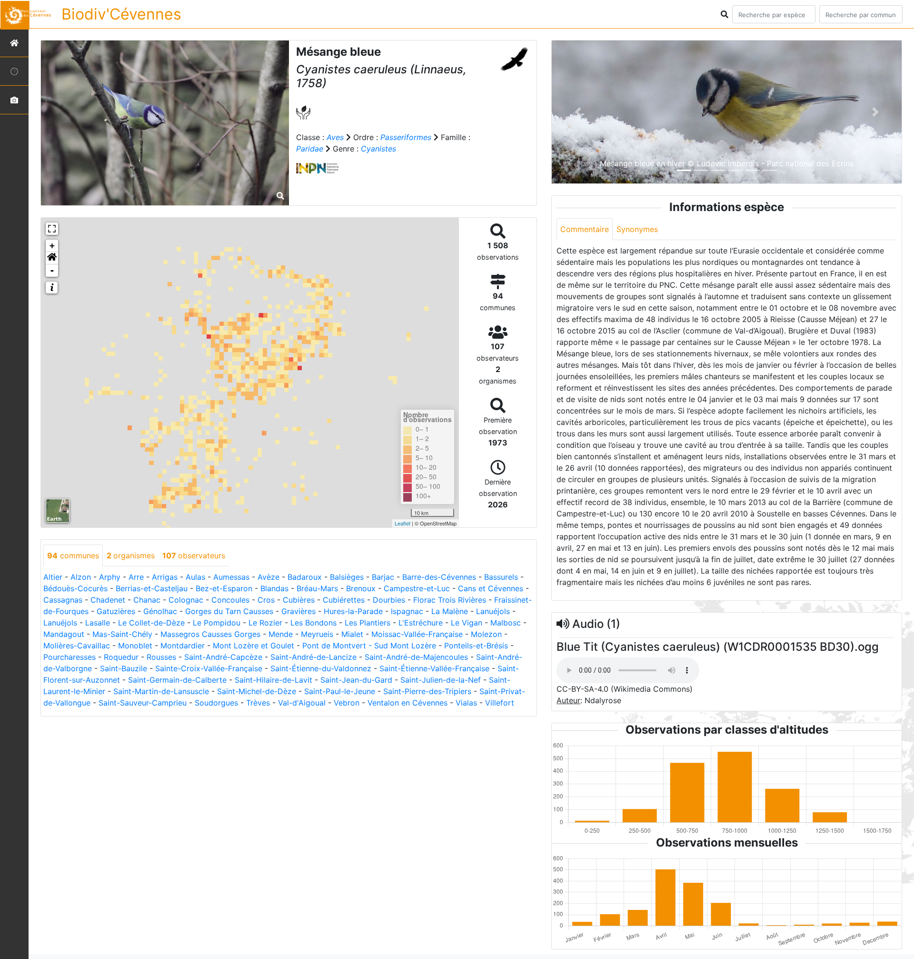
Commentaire (584, 229)
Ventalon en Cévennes (407, 702)
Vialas (466, 702)
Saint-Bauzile (123, 668)
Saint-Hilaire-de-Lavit (273, 680)
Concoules (230, 600)
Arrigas (165, 577)
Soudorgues (216, 702)
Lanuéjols (493, 611)
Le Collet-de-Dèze (151, 622)
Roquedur (121, 657)
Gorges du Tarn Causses (229, 611)
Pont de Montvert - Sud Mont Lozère (369, 645)
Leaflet (402, 523)
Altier (52, 577)
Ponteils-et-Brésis (476, 645)
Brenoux (361, 588)
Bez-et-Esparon (224, 588)
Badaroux (305, 577)
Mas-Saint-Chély (122, 634)
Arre (136, 577)
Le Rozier (265, 622)
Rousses (161, 657)
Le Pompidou (216, 622)
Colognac (186, 600)
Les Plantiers (367, 622)
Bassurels (501, 577)
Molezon (486, 634)
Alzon (80, 577)
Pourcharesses (69, 657)
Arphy (109, 577)
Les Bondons (313, 622)
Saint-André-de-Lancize (313, 657)
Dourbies (389, 600)
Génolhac (160, 611)
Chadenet (107, 600)
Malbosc (505, 622)
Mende (280, 634)
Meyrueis (317, 634)
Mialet (352, 634)
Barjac (383, 577)
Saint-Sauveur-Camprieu (143, 702)
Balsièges (347, 577)
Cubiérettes (344, 600)
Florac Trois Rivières (449, 600)
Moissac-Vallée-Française (417, 634)
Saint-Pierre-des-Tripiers (427, 691)
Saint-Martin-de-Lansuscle (161, 691)
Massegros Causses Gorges (210, 634)
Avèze (268, 577)
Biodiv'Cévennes (121, 14)
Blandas (274, 588)
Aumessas (231, 577)
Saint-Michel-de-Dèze (256, 691)
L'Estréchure (420, 622)
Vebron (346, 702)
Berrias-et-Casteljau (152, 588)
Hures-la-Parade (353, 611)
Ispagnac (407, 611)
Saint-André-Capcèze (223, 657)
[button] (52, 258)
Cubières (299, 600)
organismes (131, 555)
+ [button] (52, 246)
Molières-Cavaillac (76, 645)
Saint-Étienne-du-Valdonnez (320, 668)
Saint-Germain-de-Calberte (177, 680)
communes (73, 555)
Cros (266, 600)
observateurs (193, 555)
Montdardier (182, 645)
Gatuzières (116, 611)
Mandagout (63, 634)
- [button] (52, 270)
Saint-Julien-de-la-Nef (440, 680)
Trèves (258, 702)
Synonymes (637, 229)
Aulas (195, 577)
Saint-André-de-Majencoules (416, 657)
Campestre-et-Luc (417, 588)
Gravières (298, 611)
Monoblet (135, 645)
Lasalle (97, 622)
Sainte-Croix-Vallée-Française (208, 668)
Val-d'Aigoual (302, 702)
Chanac (146, 600)
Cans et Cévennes (490, 588)
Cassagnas (62, 600)
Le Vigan (466, 622)
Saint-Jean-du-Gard (356, 680)
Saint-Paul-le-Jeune (339, 691)
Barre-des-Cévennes (439, 577)
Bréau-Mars (317, 588)
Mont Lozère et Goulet (253, 645)
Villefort (499, 702)
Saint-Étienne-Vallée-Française (434, 668)
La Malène (449, 611)
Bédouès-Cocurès (75, 588)
